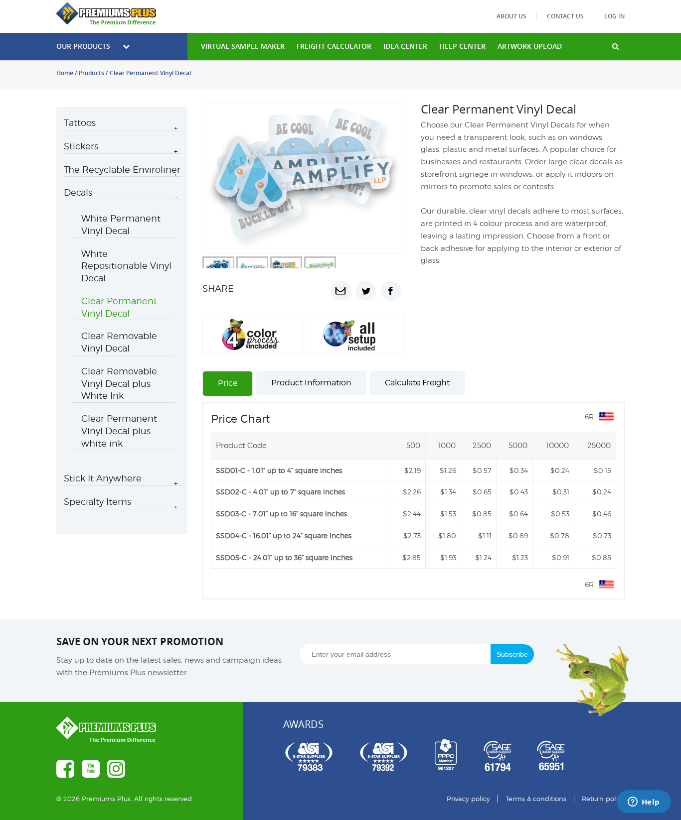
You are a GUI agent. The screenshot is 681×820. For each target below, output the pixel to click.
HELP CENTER (462, 46)
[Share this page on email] (341, 291)
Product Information (311, 382)
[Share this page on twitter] (366, 291)
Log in (614, 16)
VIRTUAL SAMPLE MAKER (243, 46)
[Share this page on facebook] (391, 291)
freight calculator (334, 46)
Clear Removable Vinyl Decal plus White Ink (119, 383)
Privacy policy (468, 799)
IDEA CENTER (405, 46)
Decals (78, 192)
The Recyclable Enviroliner (122, 169)
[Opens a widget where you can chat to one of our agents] (643, 802)
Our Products (83, 46)
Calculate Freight (417, 382)
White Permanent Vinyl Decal (121, 224)
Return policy (603, 799)
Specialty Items (97, 501)
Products (91, 73)
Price (227, 383)
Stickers (81, 146)
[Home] (121, 13)
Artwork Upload (530, 46)
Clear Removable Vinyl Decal (119, 342)
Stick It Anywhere (103, 478)
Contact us (565, 16)
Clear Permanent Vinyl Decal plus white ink (119, 431)
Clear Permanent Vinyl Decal (119, 307)
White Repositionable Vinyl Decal (126, 266)
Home (64, 73)
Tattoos (80, 122)
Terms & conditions (536, 799)
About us (511, 16)
